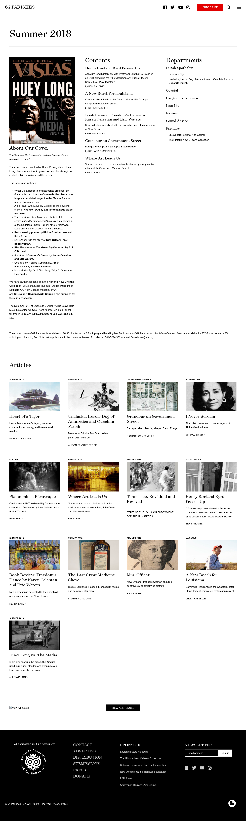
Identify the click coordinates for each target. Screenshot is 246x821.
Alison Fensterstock (82, 445)
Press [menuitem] (79, 770)
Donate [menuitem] (81, 776)
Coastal (172, 90)
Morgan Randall (20, 438)
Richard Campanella (40, 262)
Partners (173, 128)
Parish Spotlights (180, 68)
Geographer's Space (182, 98)
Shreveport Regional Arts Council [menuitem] (138, 785)
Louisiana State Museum (37, 285)
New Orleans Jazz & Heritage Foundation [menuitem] (143, 771)
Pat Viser (94, 172)
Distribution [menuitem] (87, 757)
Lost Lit (172, 106)
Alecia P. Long (18, 677)
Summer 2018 (16, 379)
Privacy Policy (60, 803)
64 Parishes (20, 7)
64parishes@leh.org (142, 337)
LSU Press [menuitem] (126, 778)
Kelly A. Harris (195, 435)
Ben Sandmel (43, 266)
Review (172, 113)
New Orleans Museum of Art (40, 289)
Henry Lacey (96, 133)
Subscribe (210, 7)
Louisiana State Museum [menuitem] (134, 751)
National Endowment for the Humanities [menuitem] (143, 765)
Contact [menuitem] (82, 745)
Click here (38, 309)
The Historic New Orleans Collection (189, 139)
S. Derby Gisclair (79, 598)
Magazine (191, 538)
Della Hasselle (98, 108)
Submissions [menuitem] (86, 764)
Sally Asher (135, 593)
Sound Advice (177, 121)
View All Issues (123, 708)
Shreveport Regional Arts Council (187, 134)
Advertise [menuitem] (84, 751)
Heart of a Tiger (177, 74)
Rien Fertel (17, 518)
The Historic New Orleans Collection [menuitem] (140, 758)
